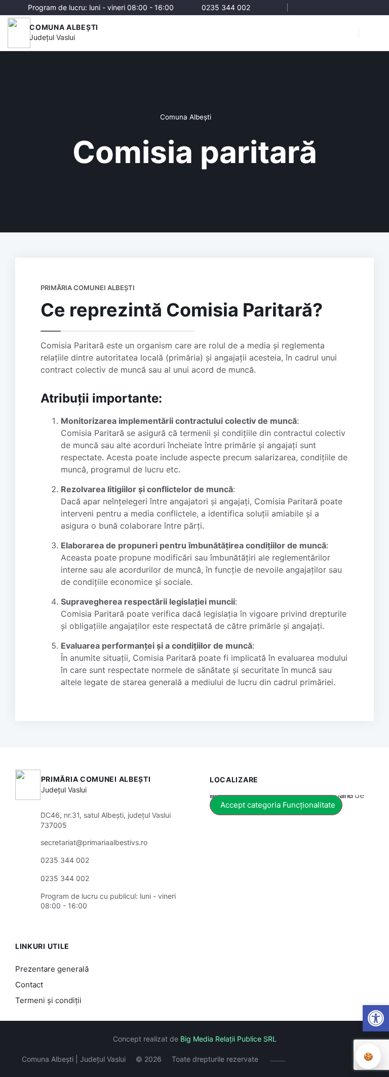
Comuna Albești (63, 27)
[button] (346, 33)
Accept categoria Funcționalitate (277, 805)
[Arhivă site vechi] (367, 8)
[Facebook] (306, 8)
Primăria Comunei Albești (96, 779)
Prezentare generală (52, 969)
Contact (29, 984)
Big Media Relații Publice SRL (228, 1038)
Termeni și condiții (48, 1000)
